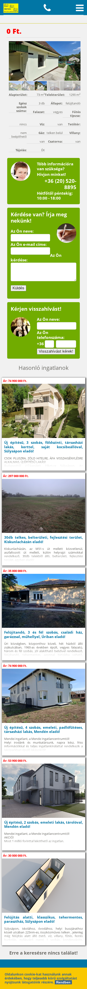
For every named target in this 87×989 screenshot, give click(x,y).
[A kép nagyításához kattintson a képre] (45, 61)
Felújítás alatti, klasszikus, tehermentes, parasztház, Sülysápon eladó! (43, 919)
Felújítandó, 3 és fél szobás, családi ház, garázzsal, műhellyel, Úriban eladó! (43, 634)
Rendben (63, 982)
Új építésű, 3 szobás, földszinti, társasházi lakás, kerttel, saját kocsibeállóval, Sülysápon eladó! (43, 446)
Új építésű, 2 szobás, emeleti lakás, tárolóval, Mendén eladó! (43, 824)
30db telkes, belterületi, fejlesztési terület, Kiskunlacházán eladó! (43, 539)
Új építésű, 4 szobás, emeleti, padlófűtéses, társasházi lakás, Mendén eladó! (43, 729)
